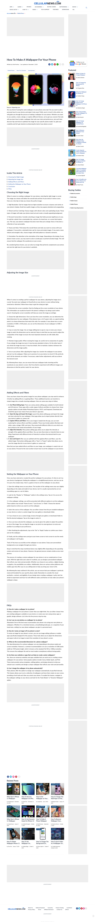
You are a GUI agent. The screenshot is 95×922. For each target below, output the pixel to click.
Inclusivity (50, 907)
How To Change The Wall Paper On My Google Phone (57, 798)
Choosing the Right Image (16, 177)
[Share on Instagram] (13, 777)
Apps (11, 6)
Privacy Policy (31, 909)
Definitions (65, 9)
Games (19, 6)
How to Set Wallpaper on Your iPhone (41, 798)
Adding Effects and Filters (16, 182)
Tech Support (45, 9)
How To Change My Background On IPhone (81, 84)
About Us (30, 907)
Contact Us (59, 909)
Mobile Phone (11, 70)
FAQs (10, 189)
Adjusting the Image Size (15, 179)
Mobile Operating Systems (76, 207)
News (34, 9)
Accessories (38, 6)
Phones (29, 6)
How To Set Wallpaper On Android (26, 843)
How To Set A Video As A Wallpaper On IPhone (57, 843)
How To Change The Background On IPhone (42, 843)
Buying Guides (51, 6)
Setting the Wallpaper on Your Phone (19, 184)
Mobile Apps (73, 197)
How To (25, 9)
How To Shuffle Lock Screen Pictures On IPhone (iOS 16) (81, 181)
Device (74, 6)
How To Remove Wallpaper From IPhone (80, 132)
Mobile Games (73, 200)
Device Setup (13, 9)
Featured (55, 9)
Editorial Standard (40, 907)
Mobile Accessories (75, 193)
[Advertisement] (47, 918)
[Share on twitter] (52, 64)
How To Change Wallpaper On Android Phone (80, 122)
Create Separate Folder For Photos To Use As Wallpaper (81, 152)
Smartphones (31, 70)
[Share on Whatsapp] (57, 64)
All (74, 9)
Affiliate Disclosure (49, 909)
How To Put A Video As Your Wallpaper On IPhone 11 (81, 113)
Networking (63, 6)
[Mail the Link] (63, 64)
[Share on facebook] (49, 64)
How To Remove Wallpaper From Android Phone (56, 821)
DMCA (67, 909)
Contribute (69, 907)
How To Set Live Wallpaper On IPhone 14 (28, 798)
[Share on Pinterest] (55, 64)
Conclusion (11, 186)
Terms (39, 909)
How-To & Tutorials (21, 70)
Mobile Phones (74, 204)
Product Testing (60, 907)
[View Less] (19, 777)
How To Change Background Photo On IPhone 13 (80, 161)
